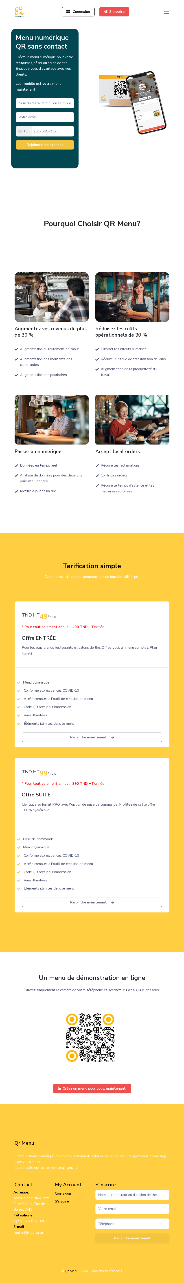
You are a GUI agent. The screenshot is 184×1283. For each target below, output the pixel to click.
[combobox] (24, 131)
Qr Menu (71, 1271)
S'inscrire (117, 11)
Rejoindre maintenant (45, 144)
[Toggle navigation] (166, 11)
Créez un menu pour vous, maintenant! (95, 1088)
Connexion (81, 11)
